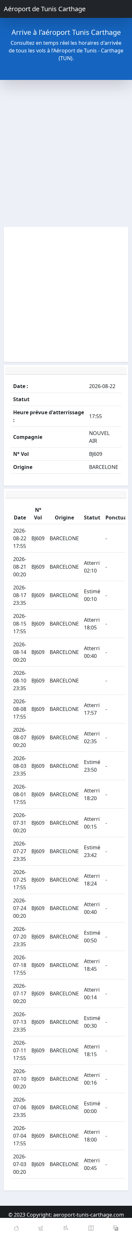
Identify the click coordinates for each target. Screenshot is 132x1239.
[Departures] (41, 1228)
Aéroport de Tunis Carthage (45, 8)
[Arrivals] (66, 1228)
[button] (115, 1228)
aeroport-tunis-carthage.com (88, 1214)
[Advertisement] (66, 153)
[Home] (16, 1228)
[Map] (90, 1228)
